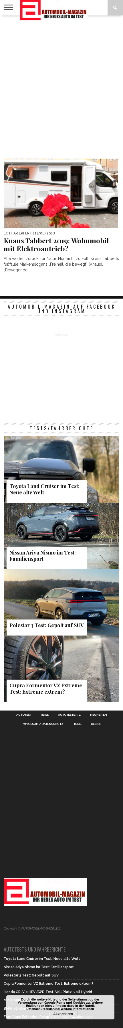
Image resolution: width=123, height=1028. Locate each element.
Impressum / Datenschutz (42, 724)
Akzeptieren (63, 1013)
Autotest (23, 714)
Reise (45, 714)
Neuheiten (98, 714)
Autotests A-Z (69, 714)
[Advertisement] (61, 82)
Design (96, 724)
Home (77, 724)
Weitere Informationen (77, 1009)
